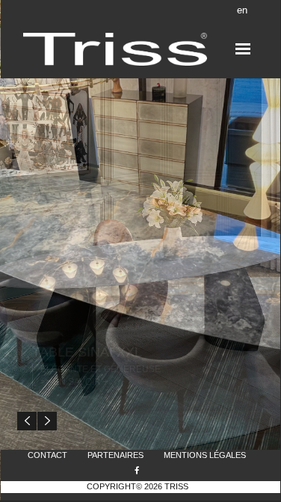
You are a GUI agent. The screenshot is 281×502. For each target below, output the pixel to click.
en (242, 10)
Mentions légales (205, 455)
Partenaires (115, 455)
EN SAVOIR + (80, 382)
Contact (47, 455)
